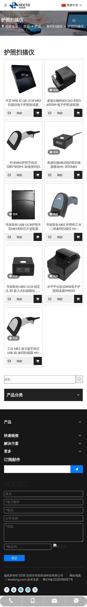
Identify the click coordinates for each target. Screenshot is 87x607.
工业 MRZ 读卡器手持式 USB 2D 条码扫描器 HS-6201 (23, 351)
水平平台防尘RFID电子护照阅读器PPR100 (63, 289)
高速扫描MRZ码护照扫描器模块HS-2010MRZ (64, 165)
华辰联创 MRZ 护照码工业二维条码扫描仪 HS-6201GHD (63, 227)
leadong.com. (17, 580)
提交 (14, 558)
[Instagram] (20, 590)
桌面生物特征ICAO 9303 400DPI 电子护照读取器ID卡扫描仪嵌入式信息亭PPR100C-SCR (63, 103)
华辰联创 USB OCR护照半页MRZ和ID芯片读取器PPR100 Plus (23, 227)
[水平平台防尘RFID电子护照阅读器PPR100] (64, 264)
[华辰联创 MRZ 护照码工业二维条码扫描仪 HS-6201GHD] (64, 202)
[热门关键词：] (79, 379)
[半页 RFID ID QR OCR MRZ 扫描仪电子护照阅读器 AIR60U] (23, 78)
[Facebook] (6, 590)
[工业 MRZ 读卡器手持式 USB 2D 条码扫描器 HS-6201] (23, 326)
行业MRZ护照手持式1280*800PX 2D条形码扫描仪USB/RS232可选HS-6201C (23, 165)
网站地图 (75, 575)
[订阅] (76, 469)
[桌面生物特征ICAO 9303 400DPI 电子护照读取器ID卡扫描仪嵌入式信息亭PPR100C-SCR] (64, 78)
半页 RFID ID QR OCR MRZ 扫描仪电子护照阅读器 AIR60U (23, 103)
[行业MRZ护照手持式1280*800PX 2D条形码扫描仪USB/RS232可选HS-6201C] (23, 140)
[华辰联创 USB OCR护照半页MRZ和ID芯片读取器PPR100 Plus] (23, 202)
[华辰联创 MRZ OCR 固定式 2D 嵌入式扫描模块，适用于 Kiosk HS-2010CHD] (23, 264)
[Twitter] (35, 590)
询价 (19, 113)
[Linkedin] (28, 590)
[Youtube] (13, 590)
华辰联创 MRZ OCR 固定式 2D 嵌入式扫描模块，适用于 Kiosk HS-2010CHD (23, 289)
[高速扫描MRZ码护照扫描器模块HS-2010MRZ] (64, 140)
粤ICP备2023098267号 (58, 580)
